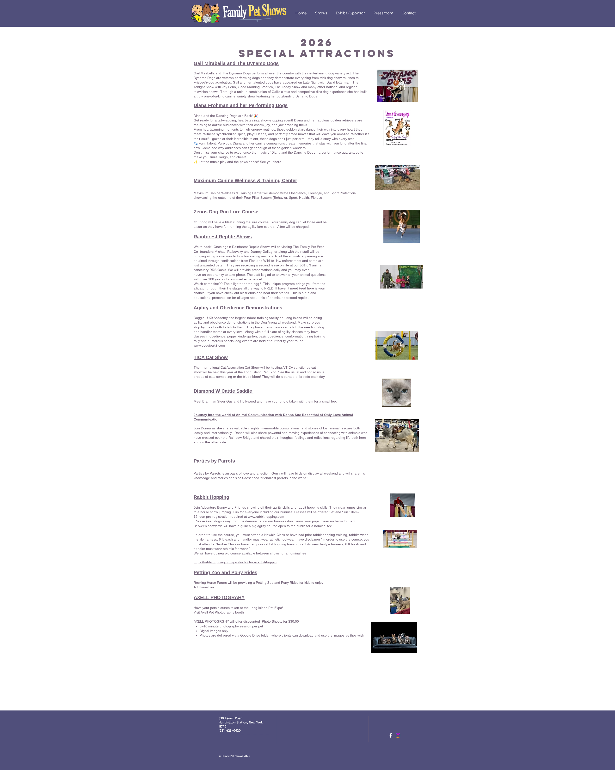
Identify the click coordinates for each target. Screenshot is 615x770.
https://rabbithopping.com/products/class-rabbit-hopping (236, 562)
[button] (321, 13)
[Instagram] (398, 735)
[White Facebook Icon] (391, 735)
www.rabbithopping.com (266, 516)
